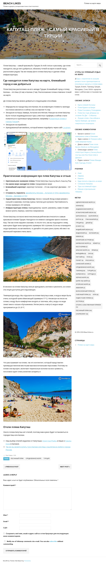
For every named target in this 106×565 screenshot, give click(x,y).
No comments (70, 41)
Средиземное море (33, 458)
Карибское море (83, 243)
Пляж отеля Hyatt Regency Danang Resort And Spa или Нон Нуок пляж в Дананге (88, 153)
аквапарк (80, 288)
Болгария (93, 216)
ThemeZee (27, 561)
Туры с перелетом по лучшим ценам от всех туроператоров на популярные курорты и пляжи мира (88, 82)
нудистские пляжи (84, 298)
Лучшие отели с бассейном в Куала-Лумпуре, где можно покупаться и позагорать (87, 121)
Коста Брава (81, 247)
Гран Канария (91, 219)
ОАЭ (90, 253)
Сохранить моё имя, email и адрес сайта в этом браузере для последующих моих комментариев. (36, 535)
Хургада (92, 274)
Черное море (82, 277)
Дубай (89, 223)
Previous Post (12, 467)
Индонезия (81, 233)
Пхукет (79, 260)
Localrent (66, 127)
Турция (46, 458)
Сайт (5, 528)
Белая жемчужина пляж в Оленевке (86, 135)
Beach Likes (12, 3)
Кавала (79, 236)
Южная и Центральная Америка (85, 190)
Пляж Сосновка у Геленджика (89, 110)
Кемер (96, 243)
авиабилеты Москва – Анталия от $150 (42, 193)
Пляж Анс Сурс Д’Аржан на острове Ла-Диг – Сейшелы (87, 114)
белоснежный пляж (85, 291)
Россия (90, 260)
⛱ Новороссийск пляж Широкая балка (88, 140)
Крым (95, 250)
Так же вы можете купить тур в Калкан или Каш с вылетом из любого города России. (38, 449)
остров (80, 301)
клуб (95, 294)
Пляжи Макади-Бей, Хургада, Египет (88, 161)
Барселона (81, 216)
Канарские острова (85, 240)
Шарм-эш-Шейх (83, 281)
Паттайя (80, 257)
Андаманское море (84, 209)
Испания (94, 233)
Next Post (64, 467)
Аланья (79, 206)
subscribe (53, 541)
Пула (89, 257)
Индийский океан (84, 230)
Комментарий (9, 485)
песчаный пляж (17, 458)
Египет (80, 226)
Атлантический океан (86, 212)
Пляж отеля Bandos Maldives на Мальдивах (87, 146)
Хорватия (80, 274)
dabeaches (47, 41)
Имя (5, 515)
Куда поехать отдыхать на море (90, 181)
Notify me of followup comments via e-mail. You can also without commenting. (33, 543)
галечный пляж (83, 294)
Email (6, 521)
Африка (81, 176)
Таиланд (80, 271)
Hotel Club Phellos (49, 441)
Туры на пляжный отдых (87, 186)
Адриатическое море (85, 202)
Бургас (79, 219)
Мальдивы (81, 253)
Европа (81, 178)
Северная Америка (85, 184)
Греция (80, 223)
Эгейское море (83, 284)
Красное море (83, 250)
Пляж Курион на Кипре (86, 107)
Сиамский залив (83, 264)
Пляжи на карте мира (92, 3)
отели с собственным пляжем (88, 306)
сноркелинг (82, 314)
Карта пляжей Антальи (86, 105)
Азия (58, 41)
